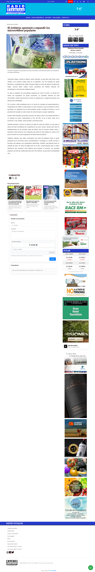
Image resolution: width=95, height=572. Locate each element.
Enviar (52, 259)
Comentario (13, 228)
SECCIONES (56, 17)
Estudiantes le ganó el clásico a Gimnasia (32, 201)
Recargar (52, 252)
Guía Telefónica (37, 17)
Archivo (48, 17)
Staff (28, 17)
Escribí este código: (16, 241)
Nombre (12, 222)
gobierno (31, 20)
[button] (66, 1)
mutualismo (63, 20)
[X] (77, 1)
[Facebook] (80, 1)
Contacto (65, 17)
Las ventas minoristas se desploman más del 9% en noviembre (15, 202)
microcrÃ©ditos (41, 20)
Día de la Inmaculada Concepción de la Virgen (50, 202)
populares (52, 20)
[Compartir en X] (13, 178)
